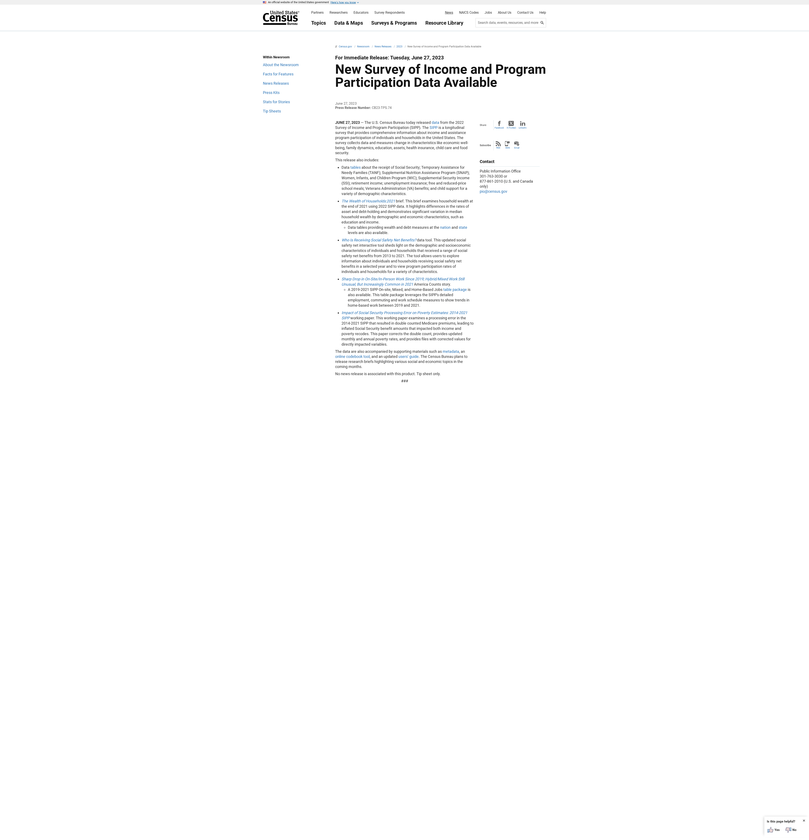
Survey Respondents (389, 12)
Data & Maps (348, 23)
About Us (504, 12)
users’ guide (408, 356)
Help (542, 12)
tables (355, 167)
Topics (318, 23)
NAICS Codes (469, 12)
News (449, 12)
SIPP (434, 127)
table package (455, 289)
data (435, 122)
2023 (399, 46)
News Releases (383, 46)
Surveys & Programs (394, 23)
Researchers (338, 12)
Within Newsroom (276, 57)
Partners (317, 12)
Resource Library (444, 23)
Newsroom (363, 46)
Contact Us (525, 12)
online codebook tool (352, 356)
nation (445, 227)
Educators (361, 12)
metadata (451, 351)
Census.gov (346, 46)
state (463, 227)
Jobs (488, 12)
